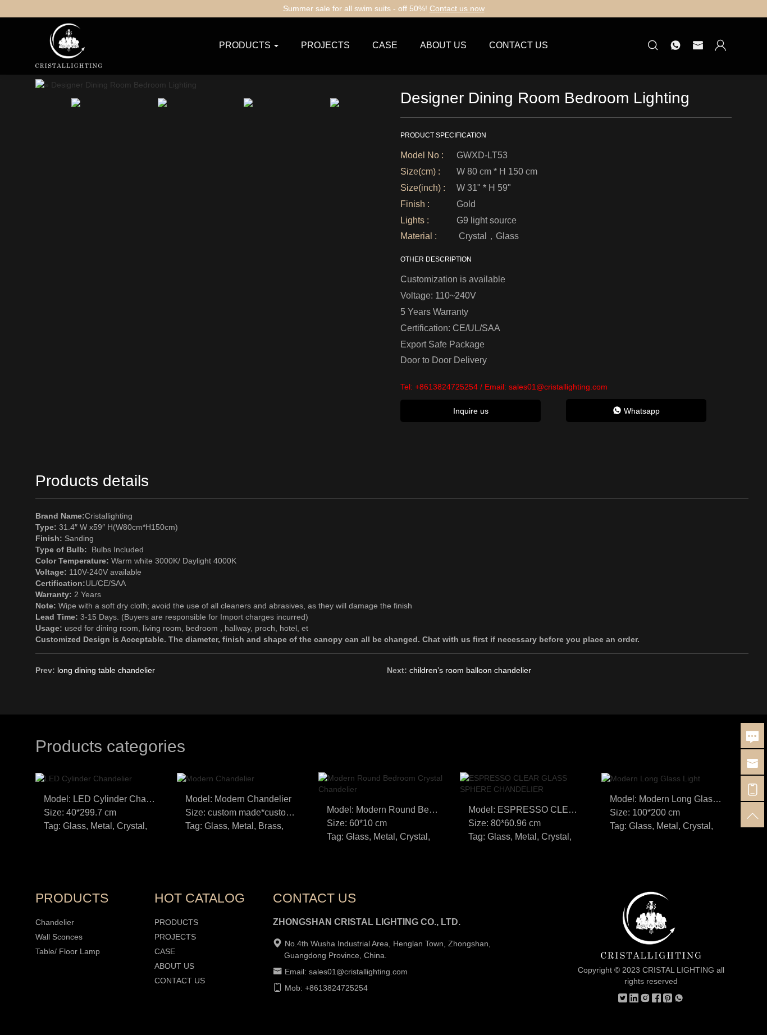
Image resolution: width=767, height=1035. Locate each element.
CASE (385, 45)
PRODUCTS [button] (245, 45)
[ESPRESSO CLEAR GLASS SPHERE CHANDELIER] (525, 782)
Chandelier (54, 922)
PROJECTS (325, 45)
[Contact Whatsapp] (675, 46)
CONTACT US (518, 45)
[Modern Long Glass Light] (650, 777)
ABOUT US (443, 45)
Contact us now (457, 8)
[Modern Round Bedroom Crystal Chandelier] (383, 782)
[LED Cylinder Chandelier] (83, 777)
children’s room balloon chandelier (470, 670)
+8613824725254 (446, 386)
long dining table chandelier (106, 670)
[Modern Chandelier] (215, 777)
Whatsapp (641, 410)
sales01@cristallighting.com (558, 386)
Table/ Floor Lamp (67, 951)
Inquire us (470, 410)
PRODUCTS (176, 922)
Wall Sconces (59, 936)
